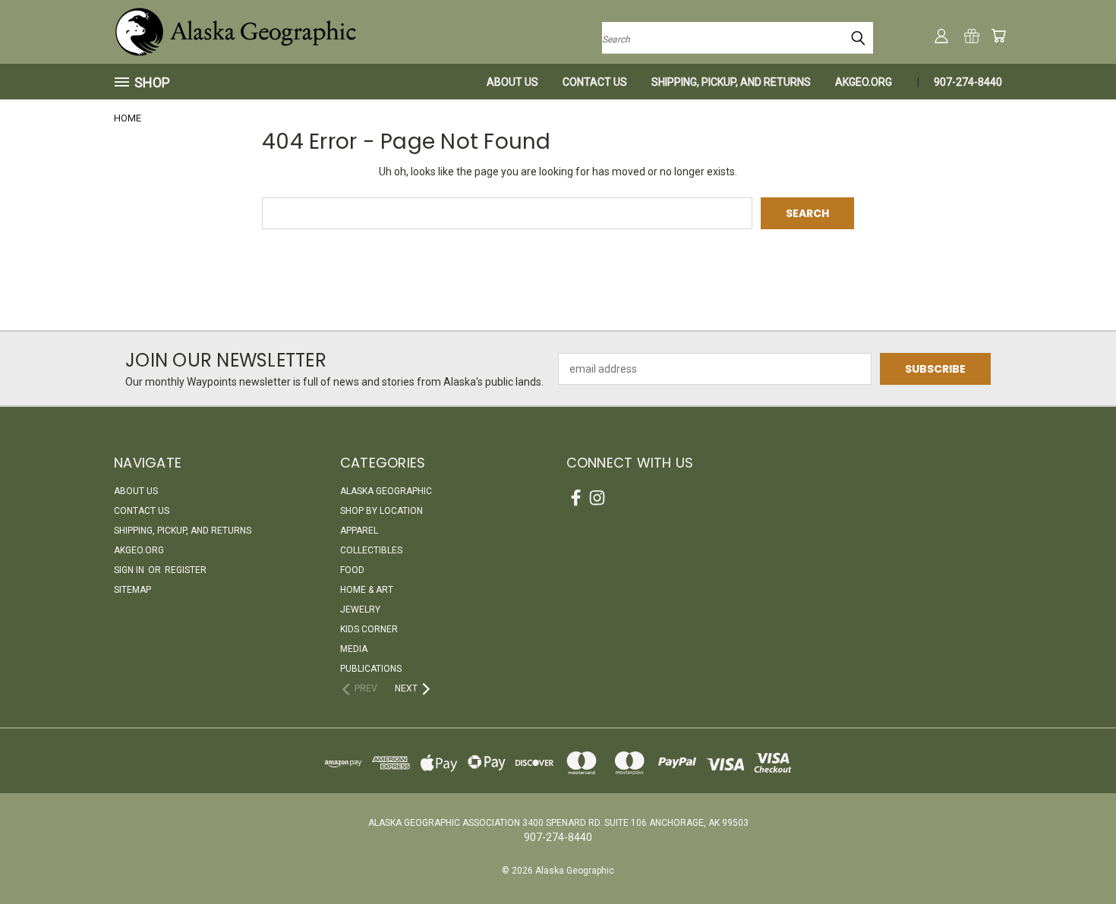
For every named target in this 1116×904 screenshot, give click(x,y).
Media (353, 649)
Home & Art (366, 589)
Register (185, 570)
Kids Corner (369, 629)
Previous (1076, 856)
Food (352, 570)
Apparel (359, 530)
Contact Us (595, 82)
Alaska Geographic (386, 491)
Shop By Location (381, 511)
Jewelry (360, 609)
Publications (371, 668)
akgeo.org (863, 82)
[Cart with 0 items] (998, 35)
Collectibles (371, 550)
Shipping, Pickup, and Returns (731, 82)
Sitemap (132, 589)
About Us (512, 82)
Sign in (130, 570)
